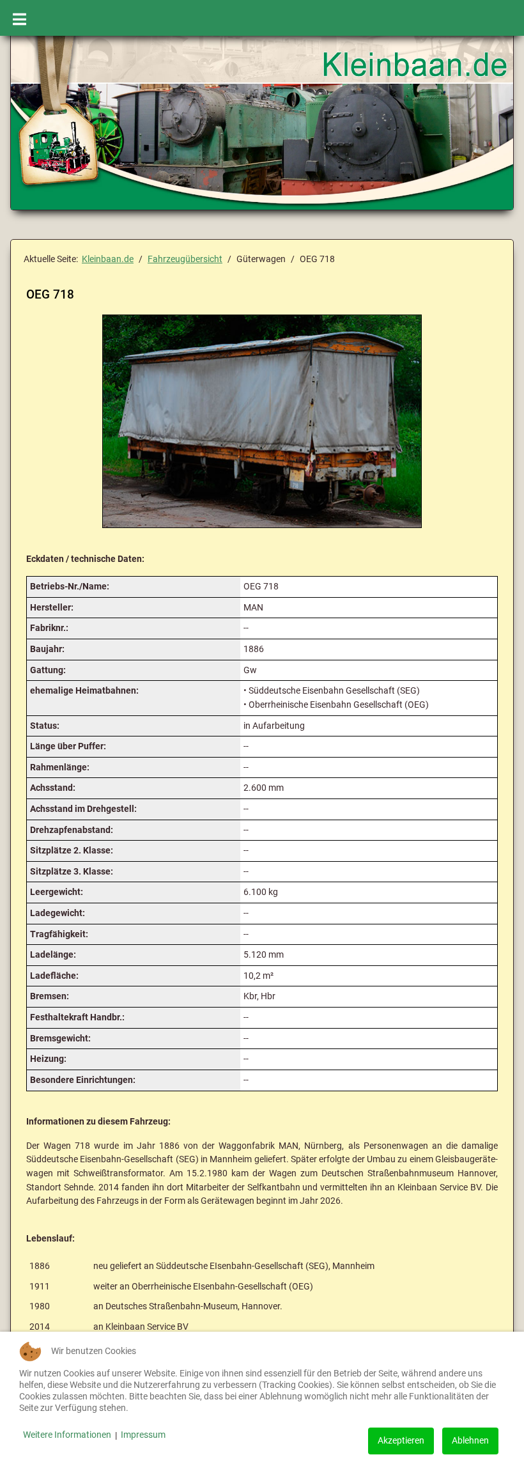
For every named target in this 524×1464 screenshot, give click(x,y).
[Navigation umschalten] (19, 18)
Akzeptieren (401, 1440)
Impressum (143, 1434)
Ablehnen (470, 1440)
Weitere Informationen (67, 1434)
